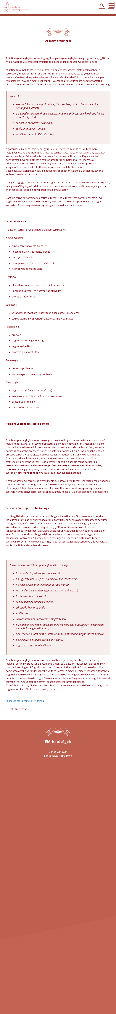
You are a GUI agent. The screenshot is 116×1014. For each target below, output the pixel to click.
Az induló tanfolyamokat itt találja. (25, 700)
